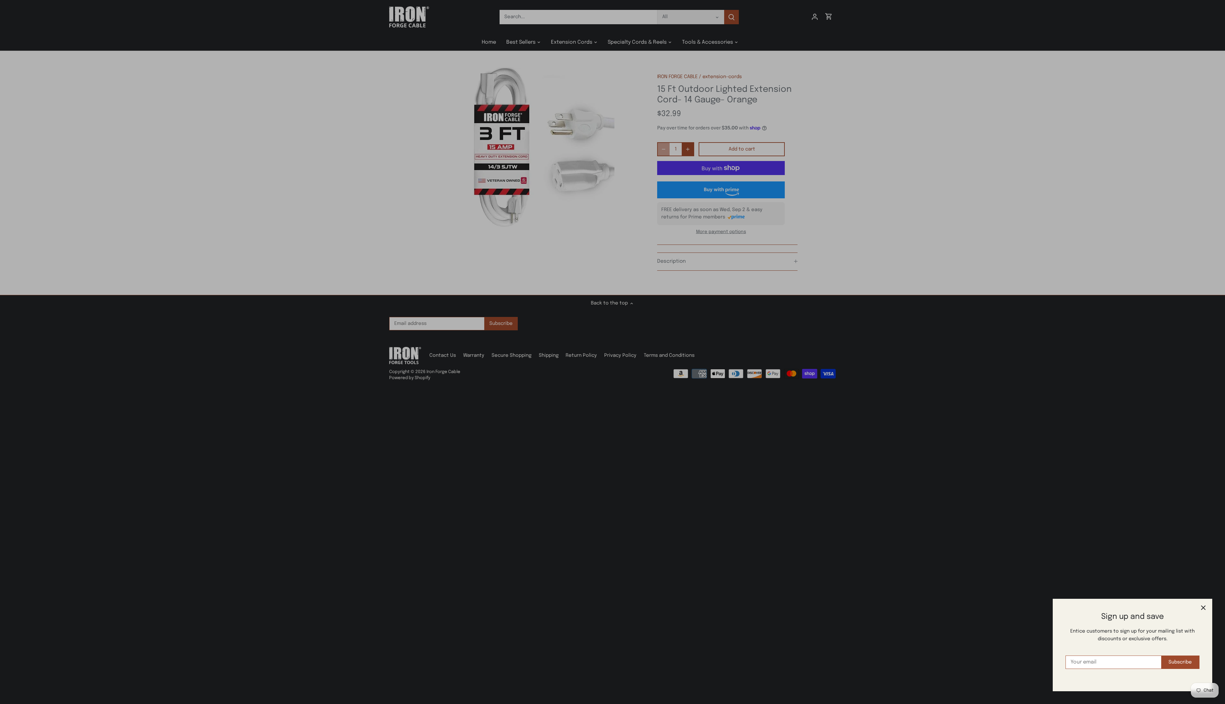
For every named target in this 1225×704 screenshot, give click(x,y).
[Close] (1203, 608)
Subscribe (1180, 662)
